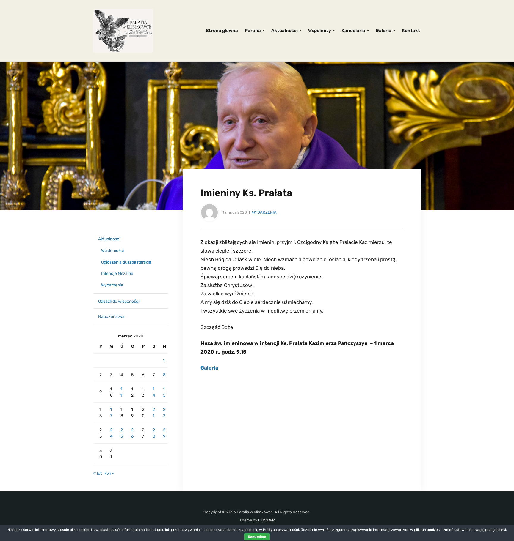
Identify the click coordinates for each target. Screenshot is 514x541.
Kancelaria (353, 30)
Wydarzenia (264, 212)
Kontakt (411, 30)
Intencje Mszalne (117, 273)
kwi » (109, 473)
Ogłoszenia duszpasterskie (126, 262)
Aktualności (284, 30)
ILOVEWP (266, 520)
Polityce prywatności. (281, 530)
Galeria (383, 30)
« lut (97, 473)
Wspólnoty (319, 30)
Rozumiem (257, 537)
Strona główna (222, 30)
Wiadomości (112, 250)
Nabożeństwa (111, 316)
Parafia (253, 30)
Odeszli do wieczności (118, 301)
